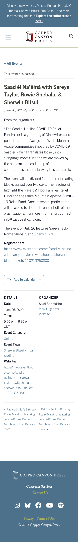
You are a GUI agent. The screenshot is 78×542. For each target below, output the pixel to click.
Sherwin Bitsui (45, 234)
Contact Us (40, 493)
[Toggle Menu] (8, 37)
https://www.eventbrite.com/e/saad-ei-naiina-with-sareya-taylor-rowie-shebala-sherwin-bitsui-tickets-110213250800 (38, 254)
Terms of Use (46, 519)
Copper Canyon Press (39, 36)
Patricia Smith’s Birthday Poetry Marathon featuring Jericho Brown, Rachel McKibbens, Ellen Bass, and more (20, 419)
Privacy (28, 519)
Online (8, 338)
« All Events (13, 63)
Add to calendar (25, 279)
